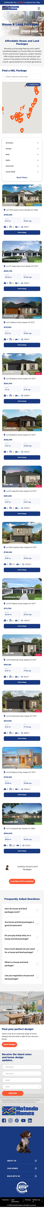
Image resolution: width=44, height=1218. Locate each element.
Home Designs (9, 1029)
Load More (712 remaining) (22, 866)
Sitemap (27, 1185)
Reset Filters (22, 178)
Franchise (5, 1185)
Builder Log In (36, 1186)
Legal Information (15, 1186)
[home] (10, 8)
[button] (39, 7)
